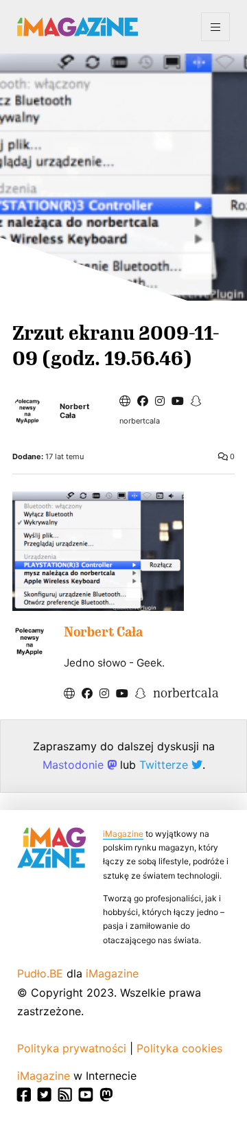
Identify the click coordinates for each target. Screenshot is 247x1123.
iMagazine (123, 834)
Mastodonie (75, 765)
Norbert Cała (74, 411)
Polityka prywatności (71, 1048)
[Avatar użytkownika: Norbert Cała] (29, 641)
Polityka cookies (179, 1048)
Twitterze (165, 765)
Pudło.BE (40, 973)
